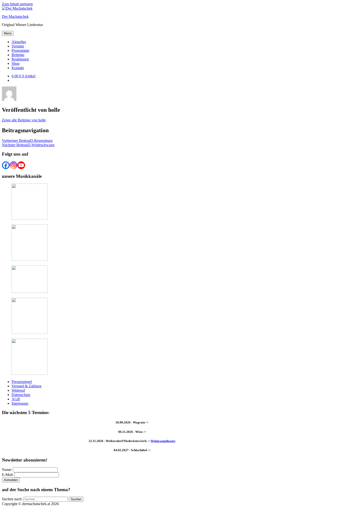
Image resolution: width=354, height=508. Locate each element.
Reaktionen (20, 59)
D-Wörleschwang (28, 145)
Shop (16, 63)
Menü (8, 33)
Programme (20, 50)
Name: (7, 470)
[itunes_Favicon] (30, 218)
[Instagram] (13, 165)
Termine (18, 46)
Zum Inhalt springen (17, 4)
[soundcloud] (30, 332)
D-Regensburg (27, 141)
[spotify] (30, 259)
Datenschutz (21, 395)
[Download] (30, 373)
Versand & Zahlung (26, 386)
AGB (16, 399)
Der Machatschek (15, 16)
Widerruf (18, 390)
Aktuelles (19, 42)
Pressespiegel (22, 382)
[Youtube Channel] (21, 165)
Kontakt (18, 68)
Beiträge (18, 55)
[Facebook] (6, 165)
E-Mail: (7, 475)
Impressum (20, 403)
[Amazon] (30, 292)
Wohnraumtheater (163, 441)
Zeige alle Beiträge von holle (24, 120)
